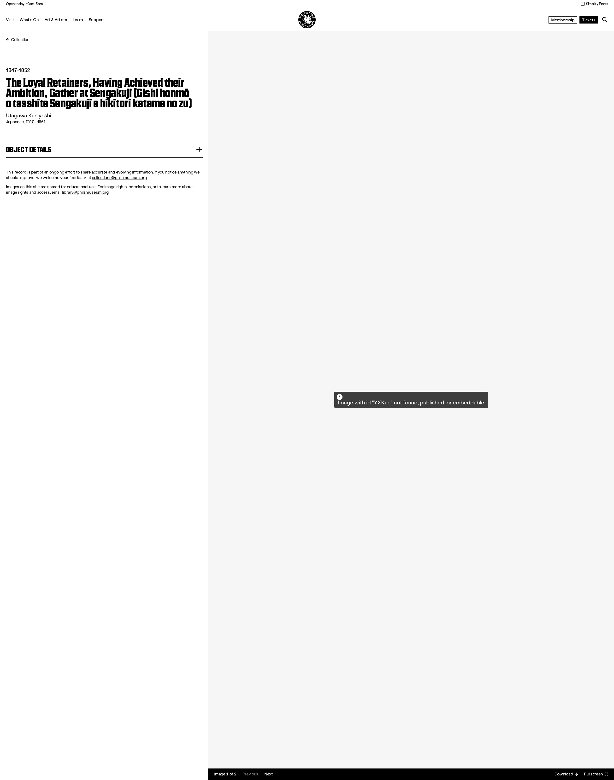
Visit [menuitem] (10, 19)
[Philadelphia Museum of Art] (307, 19)
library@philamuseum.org (85, 192)
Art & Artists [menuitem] (56, 19)
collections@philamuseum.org (119, 177)
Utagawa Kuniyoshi (28, 116)
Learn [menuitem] (78, 19)
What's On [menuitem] (29, 19)
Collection (20, 39)
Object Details (29, 149)
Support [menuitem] (96, 19)
